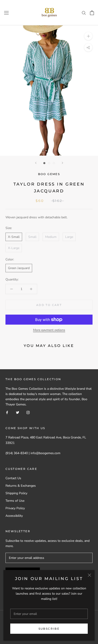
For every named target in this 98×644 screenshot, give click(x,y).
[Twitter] (17, 412)
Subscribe (49, 628)
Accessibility (14, 516)
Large (69, 237)
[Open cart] (92, 12)
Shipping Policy (16, 493)
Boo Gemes (49, 174)
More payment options (49, 330)
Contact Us (13, 478)
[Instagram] (28, 412)
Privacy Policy (15, 508)
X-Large (13, 248)
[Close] (89, 575)
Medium (51, 237)
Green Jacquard (19, 268)
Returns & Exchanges (20, 486)
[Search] (84, 13)
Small (32, 237)
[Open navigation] (6, 12)
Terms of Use (14, 501)
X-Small (14, 237)
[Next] (62, 163)
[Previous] (35, 163)
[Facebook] (7, 412)
